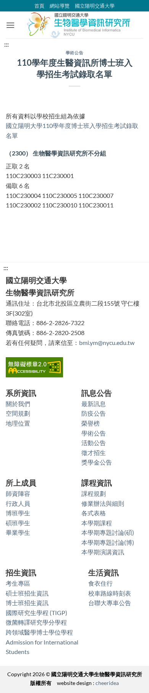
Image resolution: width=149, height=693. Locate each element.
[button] (10, 25)
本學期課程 (96, 522)
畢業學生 (18, 532)
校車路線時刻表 (109, 593)
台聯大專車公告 (109, 602)
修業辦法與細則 (102, 503)
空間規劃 (18, 413)
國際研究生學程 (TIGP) (36, 612)
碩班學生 (18, 522)
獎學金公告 (96, 462)
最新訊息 (93, 403)
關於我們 (18, 403)
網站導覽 (60, 6)
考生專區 (18, 583)
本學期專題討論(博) (107, 542)
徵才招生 (93, 452)
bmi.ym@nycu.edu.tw (106, 342)
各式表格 (93, 513)
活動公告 (93, 442)
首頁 (39, 6)
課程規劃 (93, 493)
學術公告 (74, 52)
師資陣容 (18, 493)
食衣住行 (100, 583)
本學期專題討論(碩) (107, 532)
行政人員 (18, 503)
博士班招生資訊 (27, 602)
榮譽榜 (90, 423)
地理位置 (18, 423)
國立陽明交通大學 (95, 6)
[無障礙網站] (34, 366)
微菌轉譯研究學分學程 (36, 622)
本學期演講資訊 (102, 551)
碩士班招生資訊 (27, 593)
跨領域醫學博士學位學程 (39, 632)
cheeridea (107, 683)
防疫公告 (93, 413)
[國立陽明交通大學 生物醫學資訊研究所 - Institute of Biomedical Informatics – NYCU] (79, 24)
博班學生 (18, 513)
